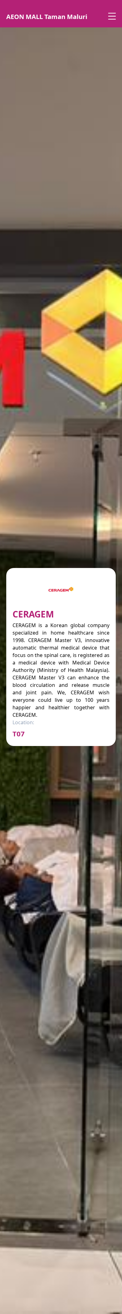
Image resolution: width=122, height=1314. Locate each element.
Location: (23, 722)
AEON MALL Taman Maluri (46, 16)
